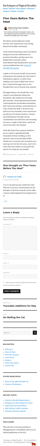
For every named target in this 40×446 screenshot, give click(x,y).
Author (14, 11)
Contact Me (9, 366)
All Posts (30, 8)
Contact (21, 11)
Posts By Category (12, 355)
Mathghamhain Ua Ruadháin (24, 442)
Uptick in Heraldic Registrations (17, 400)
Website (6, 272)
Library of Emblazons (13, 384)
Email (6, 263)
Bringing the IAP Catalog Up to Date (19, 403)
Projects (6, 11)
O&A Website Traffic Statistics (16, 408)
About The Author (12, 363)
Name (6, 253)
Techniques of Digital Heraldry (12, 440)
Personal (30, 154)
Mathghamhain (11, 154)
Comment (7, 224)
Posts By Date (10, 352)
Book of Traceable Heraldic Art (16, 382)
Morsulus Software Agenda (15, 411)
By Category (21, 8)
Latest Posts (9, 357)
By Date (12, 8)
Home (5, 8)
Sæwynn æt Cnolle (14, 177)
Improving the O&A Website (16, 406)
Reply (5, 201)
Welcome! (9, 349)
